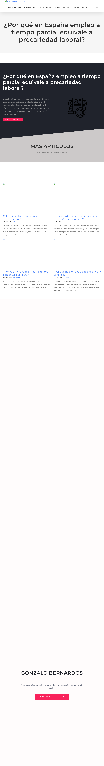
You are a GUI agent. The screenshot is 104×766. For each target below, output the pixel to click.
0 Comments (16, 222)
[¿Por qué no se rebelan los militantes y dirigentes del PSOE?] (26, 254)
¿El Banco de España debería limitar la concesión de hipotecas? (77, 218)
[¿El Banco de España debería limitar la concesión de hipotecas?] (77, 198)
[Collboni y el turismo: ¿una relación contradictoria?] (26, 198)
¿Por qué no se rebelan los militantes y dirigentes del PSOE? (26, 273)
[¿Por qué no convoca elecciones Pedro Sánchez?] (77, 254)
